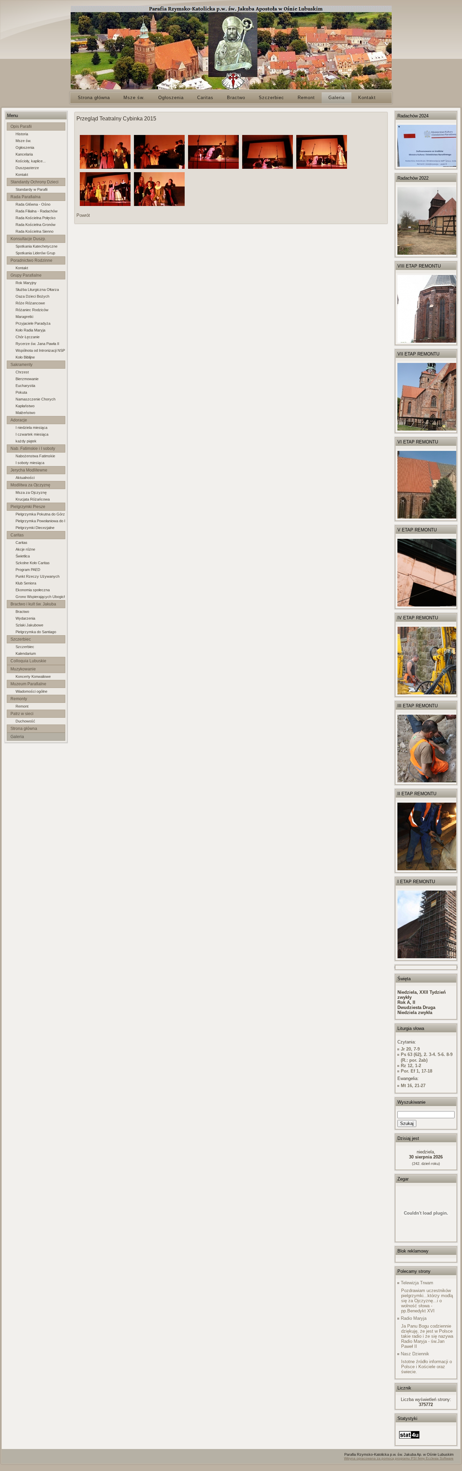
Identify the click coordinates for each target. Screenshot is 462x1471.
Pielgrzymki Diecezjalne (35, 528)
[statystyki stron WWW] (409, 1438)
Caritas (21, 543)
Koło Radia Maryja (30, 330)
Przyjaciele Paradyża (33, 323)
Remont (22, 706)
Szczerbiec (25, 647)
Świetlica (23, 556)
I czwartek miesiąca (32, 434)
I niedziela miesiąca (31, 428)
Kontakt (22, 175)
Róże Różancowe (30, 303)
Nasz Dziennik (415, 1353)
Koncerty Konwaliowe (33, 676)
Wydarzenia (25, 618)
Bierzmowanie (27, 379)
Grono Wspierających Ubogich (40, 597)
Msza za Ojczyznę (31, 492)
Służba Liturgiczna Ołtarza (37, 290)
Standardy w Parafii (31, 189)
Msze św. (23, 141)
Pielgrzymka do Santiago (36, 632)
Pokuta (21, 392)
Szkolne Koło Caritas (33, 563)
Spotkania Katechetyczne (36, 246)
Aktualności (25, 478)
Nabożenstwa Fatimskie (35, 456)
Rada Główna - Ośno (33, 204)
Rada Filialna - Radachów (36, 211)
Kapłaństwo (25, 406)
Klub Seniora (26, 583)
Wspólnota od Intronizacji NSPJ (40, 350)
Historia (22, 134)
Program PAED (28, 570)
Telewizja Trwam (417, 1282)
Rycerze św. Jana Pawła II (37, 344)
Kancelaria (24, 154)
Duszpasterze (27, 168)
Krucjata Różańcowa (33, 499)
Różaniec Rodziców (32, 310)
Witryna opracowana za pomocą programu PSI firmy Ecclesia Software (399, 1458)
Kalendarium (26, 653)
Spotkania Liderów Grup (35, 253)
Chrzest (22, 372)
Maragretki (24, 317)
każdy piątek (26, 441)
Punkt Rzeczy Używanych (38, 576)
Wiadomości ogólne (31, 691)
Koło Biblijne (25, 357)
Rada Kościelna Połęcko (35, 218)
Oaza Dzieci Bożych (32, 296)
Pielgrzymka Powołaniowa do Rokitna (40, 521)
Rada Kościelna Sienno (34, 231)
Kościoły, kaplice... (31, 161)
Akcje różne (25, 549)
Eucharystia (25, 386)
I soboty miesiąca (30, 463)
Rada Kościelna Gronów (35, 225)
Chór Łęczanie (28, 337)
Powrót (83, 215)
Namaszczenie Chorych (35, 399)
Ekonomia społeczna (33, 590)
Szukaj (407, 1123)
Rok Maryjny (26, 283)
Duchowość (25, 721)
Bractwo (22, 612)
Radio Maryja (413, 1318)
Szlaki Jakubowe (29, 625)
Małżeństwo (25, 413)
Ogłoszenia (25, 147)
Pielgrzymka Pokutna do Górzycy (40, 514)
